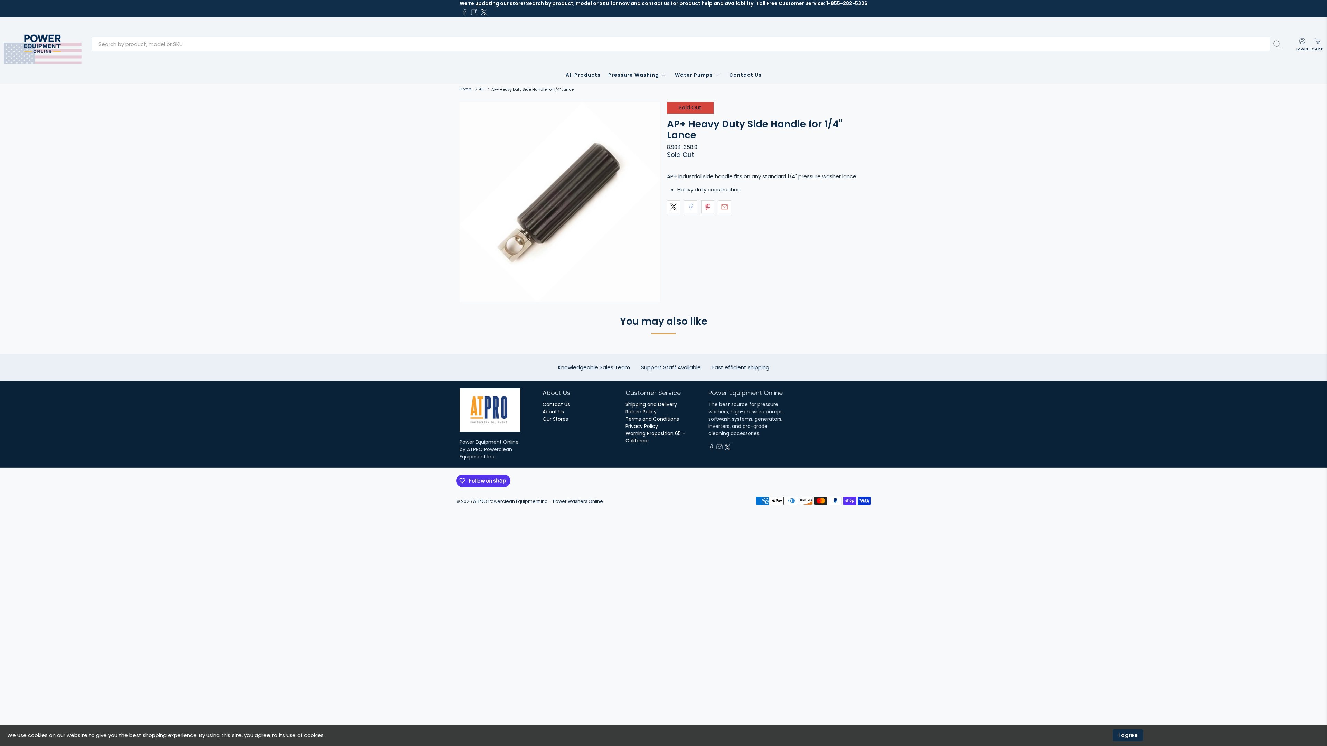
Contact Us (745, 74)
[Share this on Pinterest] (707, 206)
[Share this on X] (673, 206)
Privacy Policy (641, 426)
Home (465, 89)
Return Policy (641, 411)
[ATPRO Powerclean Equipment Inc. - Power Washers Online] (43, 44)
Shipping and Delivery (651, 404)
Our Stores (555, 418)
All (481, 89)
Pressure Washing (633, 74)
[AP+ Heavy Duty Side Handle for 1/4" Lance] (560, 202)
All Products (583, 74)
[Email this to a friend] (724, 206)
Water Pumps (694, 74)
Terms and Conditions (652, 418)
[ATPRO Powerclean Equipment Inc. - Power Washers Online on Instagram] (474, 12)
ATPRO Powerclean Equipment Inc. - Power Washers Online (538, 501)
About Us (553, 411)
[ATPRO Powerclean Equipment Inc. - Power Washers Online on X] (484, 12)
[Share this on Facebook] (690, 206)
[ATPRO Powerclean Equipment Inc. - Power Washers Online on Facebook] (464, 12)
